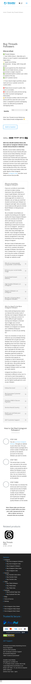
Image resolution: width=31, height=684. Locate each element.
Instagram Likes (13, 173)
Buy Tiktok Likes (11, 588)
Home (4, 12)
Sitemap (6, 601)
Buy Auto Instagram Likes (14, 563)
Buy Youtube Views (12, 577)
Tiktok (6, 581)
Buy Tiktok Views (11, 585)
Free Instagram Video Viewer (12, 609)
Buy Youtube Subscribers (14, 574)
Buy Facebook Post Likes (13, 594)
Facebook (6, 590)
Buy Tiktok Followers (12, 583)
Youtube (6, 573)
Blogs (5, 596)
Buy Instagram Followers (13, 566)
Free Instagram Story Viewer (12, 606)
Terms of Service (8, 599)
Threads (9, 12)
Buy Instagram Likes (12, 570)
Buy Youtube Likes (12, 579)
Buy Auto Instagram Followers (15, 561)
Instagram (7, 559)
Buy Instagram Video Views (14, 568)
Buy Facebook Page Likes (13, 592)
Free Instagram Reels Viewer (12, 611)
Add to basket (10, 127)
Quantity (6, 111)
